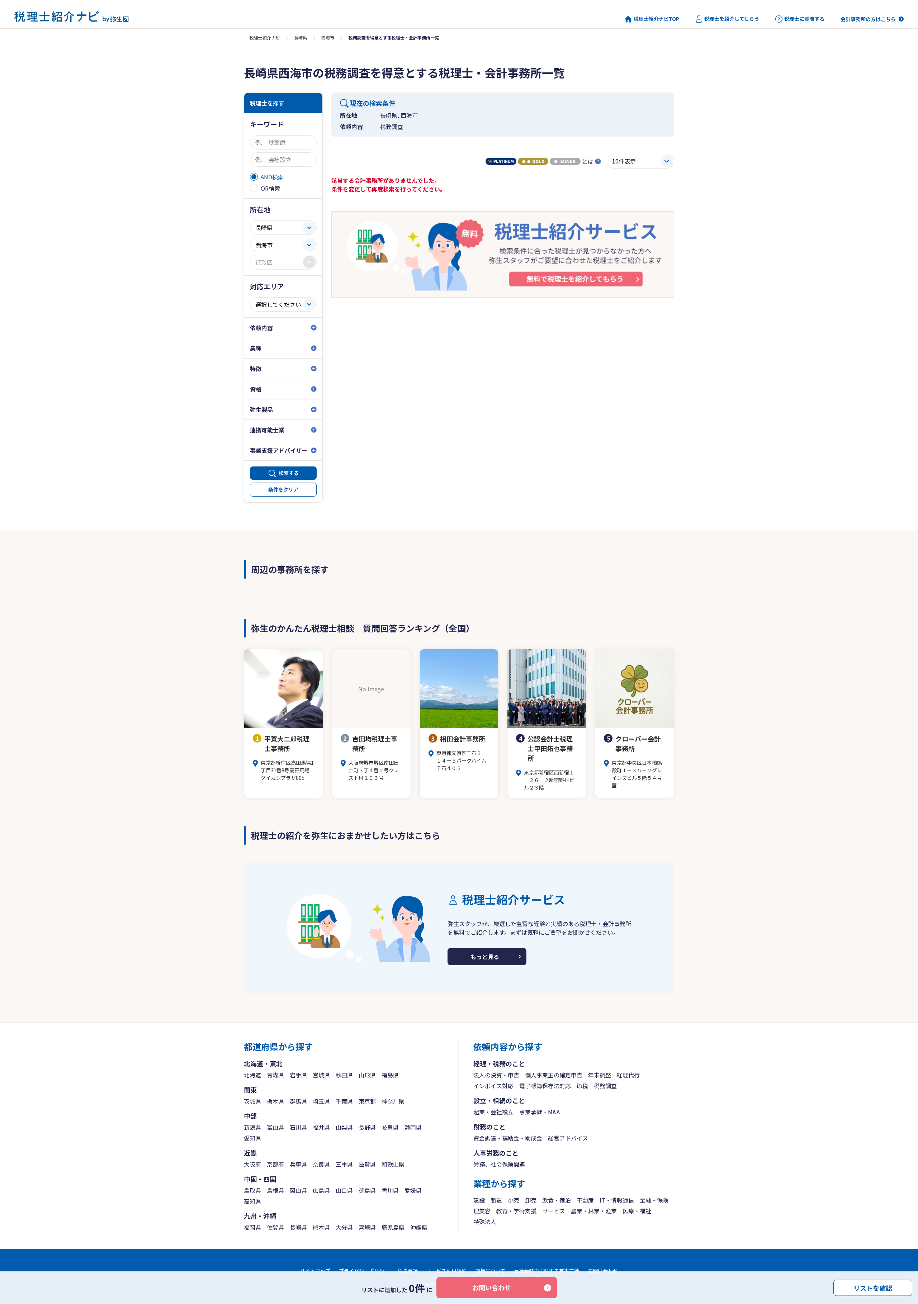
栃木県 (275, 1101)
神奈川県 (393, 1101)
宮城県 (321, 1075)
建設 (479, 1200)
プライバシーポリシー (364, 1270)
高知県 (252, 1201)
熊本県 (321, 1227)
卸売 (530, 1200)
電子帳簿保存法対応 (545, 1085)
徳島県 (367, 1190)
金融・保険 (654, 1200)
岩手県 (298, 1075)
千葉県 (344, 1101)
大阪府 (252, 1164)
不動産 (585, 1200)
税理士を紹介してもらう (731, 18)
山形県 (367, 1075)
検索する (289, 472)
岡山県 (298, 1190)
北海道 (252, 1075)
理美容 (482, 1210)
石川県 (298, 1127)
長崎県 (300, 37)
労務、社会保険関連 (499, 1164)
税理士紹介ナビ (265, 37)
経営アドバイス (568, 1138)
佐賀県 (275, 1227)
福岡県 (252, 1227)
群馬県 (298, 1101)
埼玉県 (321, 1101)
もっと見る (484, 956)
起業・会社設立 (493, 1112)
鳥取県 (252, 1190)
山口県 (344, 1190)
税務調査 (605, 1085)
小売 (513, 1200)
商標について (490, 1270)
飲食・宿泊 (556, 1200)
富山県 (275, 1127)
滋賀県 (367, 1164)
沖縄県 (418, 1227)
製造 (496, 1200)
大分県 (344, 1227)
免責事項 (408, 1270)
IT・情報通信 (617, 1200)
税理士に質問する (804, 18)
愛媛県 (413, 1190)
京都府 (275, 1164)
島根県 (275, 1190)
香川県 (390, 1190)
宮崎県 (367, 1227)
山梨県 (344, 1127)
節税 (582, 1085)
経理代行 (628, 1075)
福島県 (390, 1075)
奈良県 (321, 1164)
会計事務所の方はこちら (868, 19)
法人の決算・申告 (496, 1075)
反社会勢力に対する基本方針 (546, 1270)
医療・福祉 (637, 1210)
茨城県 (252, 1101)
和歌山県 (393, 1164)
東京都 (367, 1101)
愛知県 (252, 1138)
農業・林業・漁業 (594, 1210)
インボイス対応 (493, 1085)
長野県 (367, 1127)
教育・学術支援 (516, 1210)
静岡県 (413, 1127)
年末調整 (599, 1075)
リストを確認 (872, 1287)
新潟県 (252, 1127)
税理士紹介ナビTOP (656, 18)
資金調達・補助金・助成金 (507, 1138)
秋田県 (344, 1075)
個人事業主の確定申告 (553, 1075)
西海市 (327, 37)
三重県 (344, 1164)
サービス (553, 1210)
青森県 (275, 1075)
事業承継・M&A (539, 1112)
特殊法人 (484, 1221)
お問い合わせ (491, 1287)
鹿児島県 (393, 1227)
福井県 (321, 1127)
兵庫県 (298, 1164)
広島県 (321, 1190)
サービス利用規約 (446, 1270)
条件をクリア (283, 489)
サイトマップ (315, 1270)
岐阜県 (390, 1127)
